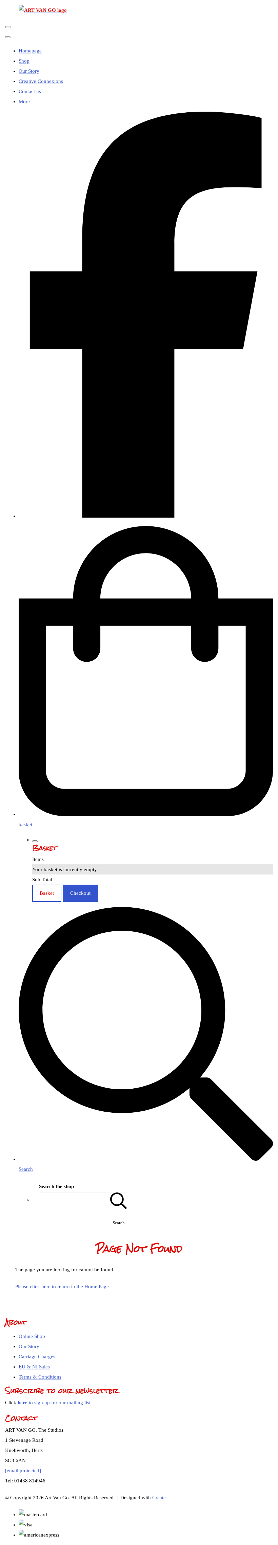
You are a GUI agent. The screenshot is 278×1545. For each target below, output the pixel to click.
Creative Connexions (41, 81)
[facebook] (146, 516)
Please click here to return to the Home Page (62, 1286)
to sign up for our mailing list (54, 1402)
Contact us (30, 91)
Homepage (30, 50)
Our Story (29, 71)
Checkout (80, 893)
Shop (24, 61)
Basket (47, 893)
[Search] (118, 1199)
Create (159, 1497)
